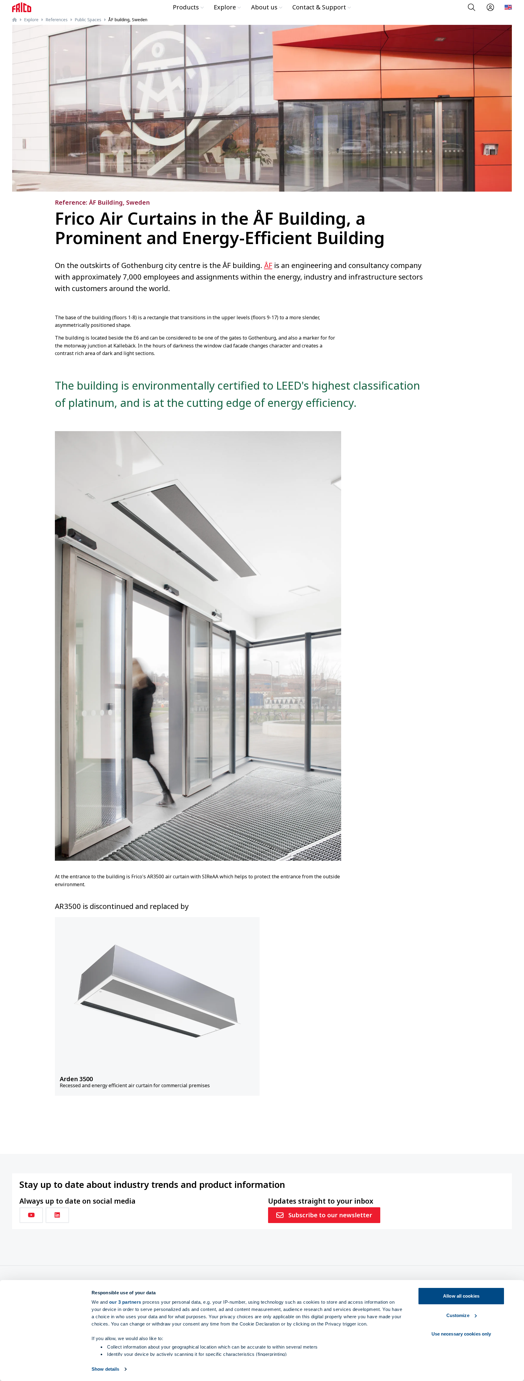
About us (264, 7)
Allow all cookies (461, 1296)
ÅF (268, 265)
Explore (225, 7)
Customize (457, 1315)
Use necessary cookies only (461, 1333)
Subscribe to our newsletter (330, 1215)
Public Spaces (88, 19)
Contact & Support (319, 7)
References (56, 19)
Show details (105, 1369)
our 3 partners (125, 1302)
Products (186, 7)
